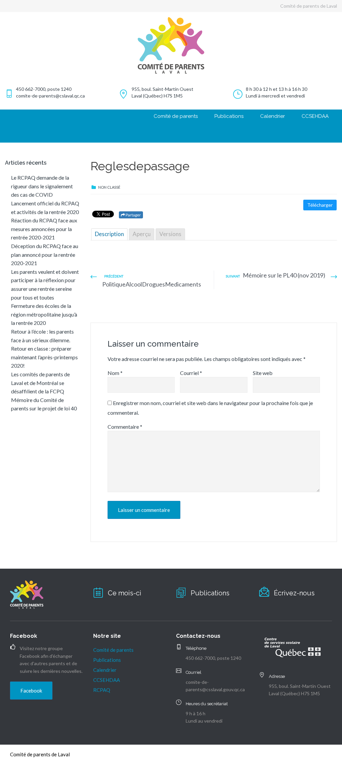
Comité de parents (176, 116)
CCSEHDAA (315, 116)
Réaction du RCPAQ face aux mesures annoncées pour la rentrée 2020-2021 (44, 228)
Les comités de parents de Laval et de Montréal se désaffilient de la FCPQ (40, 382)
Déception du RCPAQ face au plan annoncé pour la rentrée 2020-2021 (44, 254)
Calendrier (272, 116)
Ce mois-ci (124, 593)
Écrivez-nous (294, 593)
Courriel (191, 373)
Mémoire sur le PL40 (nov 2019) (284, 275)
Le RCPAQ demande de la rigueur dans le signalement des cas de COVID (42, 186)
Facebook (31, 691)
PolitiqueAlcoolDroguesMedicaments (151, 284)
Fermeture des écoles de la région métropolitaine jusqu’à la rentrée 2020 (44, 314)
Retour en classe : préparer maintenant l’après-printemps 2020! (44, 357)
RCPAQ (101, 690)
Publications (228, 116)
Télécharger (320, 205)
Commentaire (125, 426)
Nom (115, 373)
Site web (263, 373)
